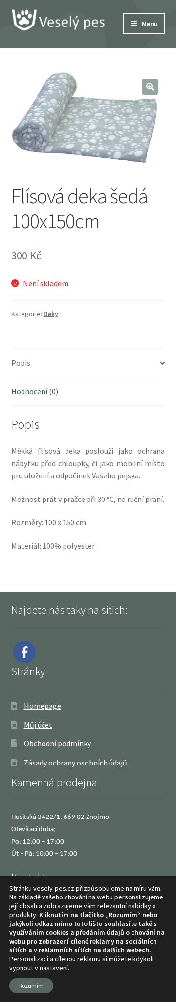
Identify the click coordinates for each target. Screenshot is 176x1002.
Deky (51, 313)
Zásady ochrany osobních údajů (75, 762)
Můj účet (38, 725)
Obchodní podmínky (57, 743)
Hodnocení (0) (34, 391)
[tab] (88, 363)
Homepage (42, 706)
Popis (20, 363)
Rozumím (31, 985)
